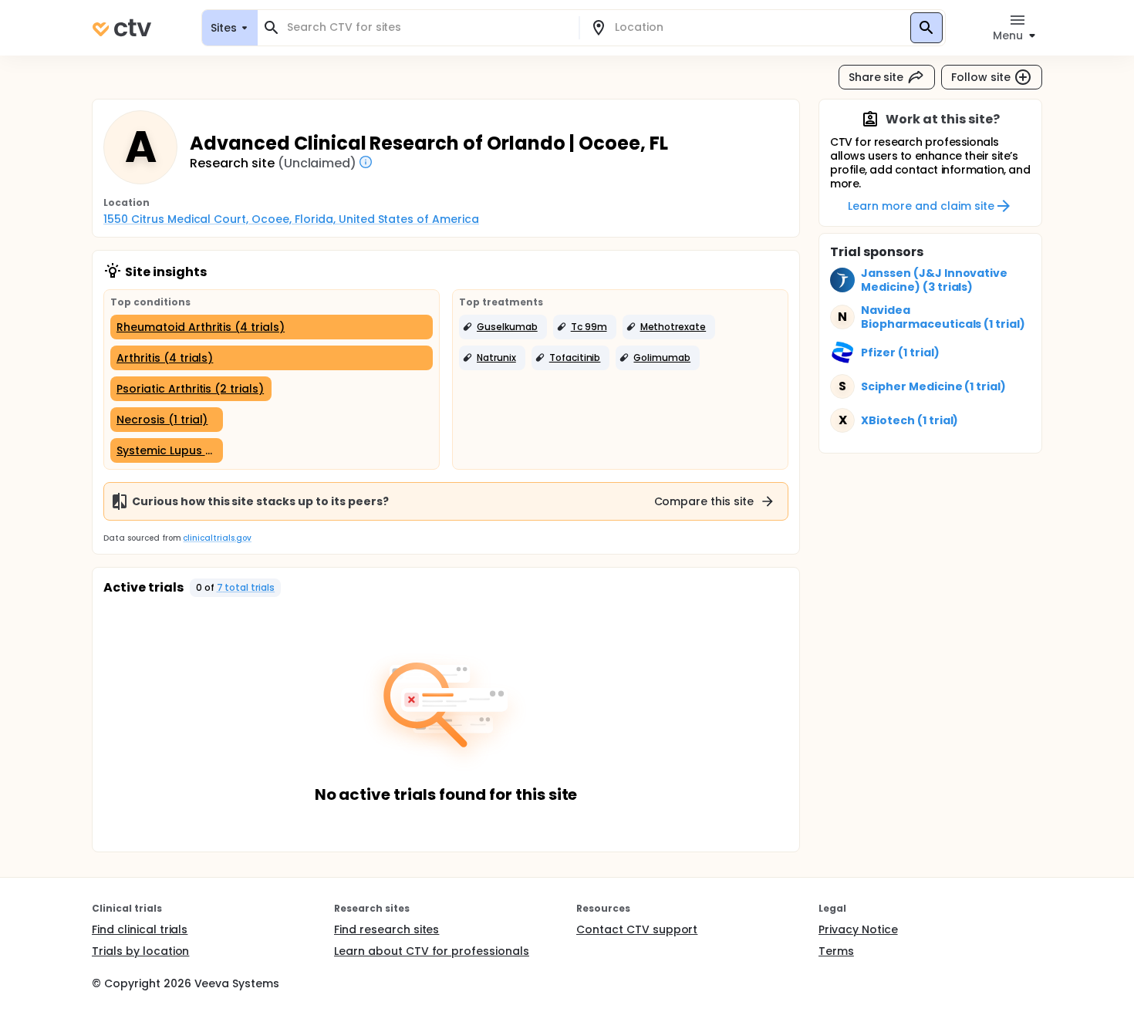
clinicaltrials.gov (217, 538)
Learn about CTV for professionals (431, 951)
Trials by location (140, 951)
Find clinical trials (139, 929)
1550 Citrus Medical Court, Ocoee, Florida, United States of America (291, 219)
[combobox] (427, 27)
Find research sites (386, 929)
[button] (503, 327)
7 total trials (246, 587)
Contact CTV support (636, 929)
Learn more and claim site (921, 206)
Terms (836, 951)
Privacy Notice (858, 929)
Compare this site (704, 501)
